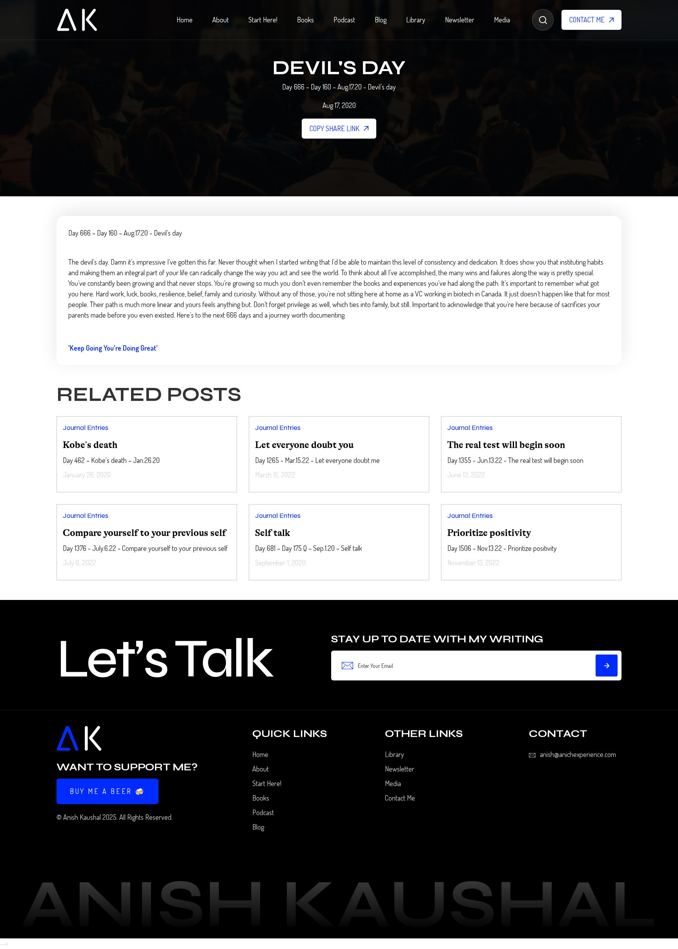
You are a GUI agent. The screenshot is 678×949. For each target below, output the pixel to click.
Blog (380, 19)
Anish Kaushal (82, 817)
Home (185, 19)
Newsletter (459, 19)
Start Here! (262, 19)
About (220, 19)
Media (502, 19)
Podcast (344, 19)
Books (305, 19)
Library (415, 19)
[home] (76, 20)
